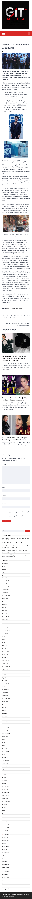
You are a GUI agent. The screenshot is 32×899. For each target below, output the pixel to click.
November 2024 (5, 625)
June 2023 (4, 675)
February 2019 (5, 819)
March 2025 (4, 613)
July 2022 (4, 704)
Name (4, 487)
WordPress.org (5, 867)
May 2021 (4, 742)
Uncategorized (5, 852)
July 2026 (4, 566)
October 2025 (5, 592)
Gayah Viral (4, 849)
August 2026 (5, 563)
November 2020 (5, 760)
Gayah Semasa (5, 840)
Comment (5, 464)
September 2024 (6, 631)
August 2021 (5, 736)
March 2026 (4, 578)
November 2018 (5, 828)
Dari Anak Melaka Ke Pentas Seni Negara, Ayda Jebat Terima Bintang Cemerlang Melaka (14, 551)
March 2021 (4, 748)
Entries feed (5, 861)
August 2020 (5, 769)
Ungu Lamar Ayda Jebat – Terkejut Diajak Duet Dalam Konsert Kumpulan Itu (15, 399)
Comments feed (5, 864)
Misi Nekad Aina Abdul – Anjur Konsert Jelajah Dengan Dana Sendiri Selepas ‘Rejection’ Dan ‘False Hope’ (14, 358)
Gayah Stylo (4, 843)
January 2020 (5, 789)
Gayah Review (5, 837)
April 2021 (4, 745)
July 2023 (4, 672)
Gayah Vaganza (6, 42)
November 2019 (5, 795)
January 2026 (5, 584)
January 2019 (5, 822)
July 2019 (4, 807)
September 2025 (6, 595)
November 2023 (5, 660)
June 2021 (4, 739)
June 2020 (4, 775)
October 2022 (5, 695)
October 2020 (5, 763)
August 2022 (5, 701)
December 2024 (5, 622)
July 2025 (4, 601)
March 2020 (4, 783)
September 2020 (6, 766)
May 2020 (4, 778)
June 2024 (4, 639)
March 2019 (4, 816)
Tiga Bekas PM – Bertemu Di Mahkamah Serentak (14, 543)
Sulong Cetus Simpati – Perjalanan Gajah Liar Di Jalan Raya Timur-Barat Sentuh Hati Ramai (16, 546)
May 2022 (4, 710)
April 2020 (4, 781)
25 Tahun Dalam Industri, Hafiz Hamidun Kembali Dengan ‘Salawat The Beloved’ (15, 539)
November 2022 (5, 692)
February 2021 (5, 751)
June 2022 (4, 707)
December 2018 (5, 825)
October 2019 (5, 798)
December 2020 (5, 757)
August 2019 (5, 804)
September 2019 (6, 801)
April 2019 (4, 813)
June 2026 (4, 569)
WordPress (12, 897)
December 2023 (5, 657)
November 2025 (5, 590)
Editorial (5, 51)
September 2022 (6, 698)
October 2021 (5, 731)
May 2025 (4, 607)
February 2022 (5, 719)
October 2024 (5, 628)
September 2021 (6, 734)
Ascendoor (25, 895)
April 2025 (4, 610)
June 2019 (4, 810)
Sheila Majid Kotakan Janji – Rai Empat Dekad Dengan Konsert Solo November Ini (15, 439)
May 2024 (4, 642)
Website (4, 504)
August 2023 (5, 669)
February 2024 (5, 651)
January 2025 (5, 619)
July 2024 (4, 637)
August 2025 (5, 598)
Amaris (8, 309)
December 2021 (5, 725)
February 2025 (5, 616)
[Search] (29, 33)
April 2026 (4, 575)
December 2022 (5, 689)
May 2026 (4, 572)
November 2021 (5, 728)
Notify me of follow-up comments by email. (16, 512)
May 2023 (4, 678)
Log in (3, 859)
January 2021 (5, 754)
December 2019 (5, 792)
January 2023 (5, 686)
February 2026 (5, 581)
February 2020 (5, 786)
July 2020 (4, 772)
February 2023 (5, 684)
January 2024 (5, 654)
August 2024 (5, 634)
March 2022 (4, 716)
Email (4, 496)
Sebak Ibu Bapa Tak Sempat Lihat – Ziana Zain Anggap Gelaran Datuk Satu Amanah (15, 555)
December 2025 (5, 587)
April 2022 (4, 713)
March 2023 (4, 681)
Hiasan (13, 309)
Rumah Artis (19, 309)
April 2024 (4, 645)
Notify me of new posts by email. (13, 516)
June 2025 (4, 604)
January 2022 (5, 722)
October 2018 (5, 831)
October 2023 (5, 663)
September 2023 (6, 666)
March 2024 (4, 648)
